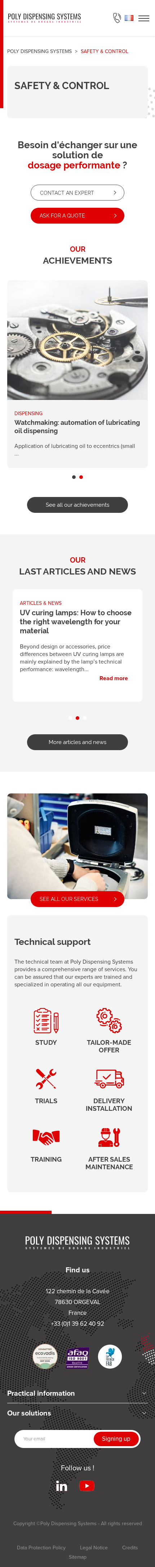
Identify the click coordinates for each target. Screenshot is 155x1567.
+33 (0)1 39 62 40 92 (117, 18)
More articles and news (77, 742)
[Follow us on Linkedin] (62, 1486)
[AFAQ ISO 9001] (77, 1358)
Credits (130, 1547)
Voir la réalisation (77, 374)
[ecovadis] (45, 1356)
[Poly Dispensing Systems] (44, 18)
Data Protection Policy (41, 1547)
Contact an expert (67, 193)
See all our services (69, 899)
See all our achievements (77, 505)
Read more (77, 641)
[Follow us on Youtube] (87, 1486)
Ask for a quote (62, 216)
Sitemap (78, 1557)
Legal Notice (94, 1547)
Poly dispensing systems (39, 51)
